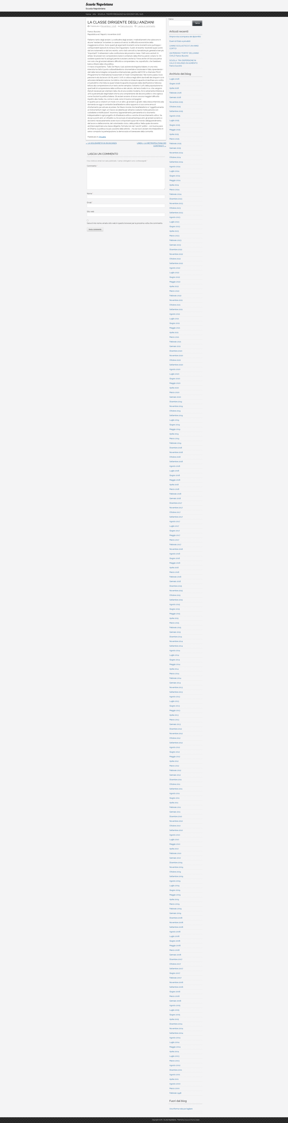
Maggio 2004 (175, 1047)
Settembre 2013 (176, 692)
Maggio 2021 (174, 328)
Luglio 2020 (174, 374)
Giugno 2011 (174, 798)
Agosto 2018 (174, 466)
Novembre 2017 (176, 508)
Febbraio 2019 (175, 443)
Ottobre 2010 (175, 826)
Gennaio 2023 (175, 245)
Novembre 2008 (176, 922)
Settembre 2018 (176, 461)
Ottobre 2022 (175, 259)
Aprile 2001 (174, 1079)
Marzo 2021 (174, 337)
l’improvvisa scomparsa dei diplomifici (185, 37)
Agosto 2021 (174, 314)
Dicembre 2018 (175, 448)
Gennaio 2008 (175, 955)
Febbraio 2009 (175, 909)
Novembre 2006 (176, 982)
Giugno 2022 (174, 277)
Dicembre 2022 (175, 249)
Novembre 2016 (176, 549)
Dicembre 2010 (175, 816)
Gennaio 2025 (175, 148)
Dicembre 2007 (175, 959)
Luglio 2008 (174, 936)
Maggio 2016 (174, 563)
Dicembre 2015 (175, 586)
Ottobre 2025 (175, 107)
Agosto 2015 (174, 604)
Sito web (90, 211)
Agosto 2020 (174, 369)
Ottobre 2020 (175, 360)
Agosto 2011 (174, 793)
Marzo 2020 (174, 392)
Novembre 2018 (176, 452)
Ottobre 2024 (175, 157)
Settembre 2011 (175, 789)
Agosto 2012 (174, 747)
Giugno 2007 (174, 973)
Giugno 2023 (174, 226)
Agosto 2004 (174, 1038)
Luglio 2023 (174, 222)
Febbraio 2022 (175, 296)
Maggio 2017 (174, 535)
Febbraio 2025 (175, 143)
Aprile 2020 (174, 388)
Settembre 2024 (176, 162)
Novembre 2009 (176, 867)
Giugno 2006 (174, 992)
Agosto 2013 (174, 697)
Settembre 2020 (176, 365)
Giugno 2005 (174, 1015)
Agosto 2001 (174, 1075)
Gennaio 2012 (175, 775)
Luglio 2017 (174, 526)
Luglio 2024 (174, 171)
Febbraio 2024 (175, 194)
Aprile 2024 (174, 185)
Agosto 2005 (174, 1005)
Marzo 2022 (174, 291)
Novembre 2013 (176, 687)
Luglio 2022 (174, 273)
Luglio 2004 (174, 1042)
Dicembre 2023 (175, 199)
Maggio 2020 (174, 383)
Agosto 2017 (174, 521)
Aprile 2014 (174, 669)
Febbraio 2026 (175, 93)
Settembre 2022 (176, 263)
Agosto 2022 (174, 268)
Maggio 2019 (174, 429)
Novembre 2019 (176, 406)
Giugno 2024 (174, 176)
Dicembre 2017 (175, 503)
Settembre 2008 (176, 927)
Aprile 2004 (174, 1051)
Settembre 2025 (176, 111)
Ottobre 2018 (175, 457)
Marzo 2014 (174, 674)
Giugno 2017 (174, 531)
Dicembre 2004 (175, 1024)
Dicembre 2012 (175, 729)
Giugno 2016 (174, 558)
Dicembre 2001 (175, 1070)
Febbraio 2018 (175, 494)
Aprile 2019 (174, 434)
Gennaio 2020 (175, 397)
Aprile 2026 (174, 88)
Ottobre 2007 (175, 964)
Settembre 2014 (176, 646)
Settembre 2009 (176, 876)
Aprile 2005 (174, 1019)
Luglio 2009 (174, 886)
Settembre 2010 (176, 830)
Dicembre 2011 (175, 780)
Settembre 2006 (176, 987)
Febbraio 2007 (175, 978)
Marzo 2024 (174, 190)
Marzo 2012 (174, 766)
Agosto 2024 (174, 166)
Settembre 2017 (176, 517)
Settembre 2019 (176, 415)
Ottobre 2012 (174, 738)
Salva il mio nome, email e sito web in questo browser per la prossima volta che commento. (125, 223)
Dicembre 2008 (175, 918)
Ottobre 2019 (175, 411)
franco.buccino (126, 26)
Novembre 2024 (176, 153)
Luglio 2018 (174, 471)
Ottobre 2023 (175, 208)
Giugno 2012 (174, 752)
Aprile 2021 (174, 332)
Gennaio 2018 (175, 498)
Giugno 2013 (174, 706)
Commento (92, 166)
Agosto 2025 (174, 116)
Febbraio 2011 (175, 807)
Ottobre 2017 (174, 512)
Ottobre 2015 (174, 595)
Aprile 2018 (174, 485)
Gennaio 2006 (175, 1001)
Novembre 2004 (176, 1028)
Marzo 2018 (174, 489)
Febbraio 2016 (175, 577)
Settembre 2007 (176, 969)
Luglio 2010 (174, 839)
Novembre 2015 (176, 591)
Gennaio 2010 (175, 858)
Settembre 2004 (176, 1033)
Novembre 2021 (176, 300)
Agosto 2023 (174, 217)
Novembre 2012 (176, 733)
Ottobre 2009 (175, 872)
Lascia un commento (146, 26)
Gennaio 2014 (175, 683)
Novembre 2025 (176, 102)
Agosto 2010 (174, 835)
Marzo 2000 (174, 1088)
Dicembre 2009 (175, 863)
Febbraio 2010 (175, 853)
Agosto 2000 (174, 1084)
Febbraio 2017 (175, 544)
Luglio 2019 (174, 420)
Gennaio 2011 (174, 812)
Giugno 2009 (174, 890)
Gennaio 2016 (175, 581)
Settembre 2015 (176, 600)
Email (89, 202)
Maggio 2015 (174, 614)
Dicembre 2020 (175, 351)
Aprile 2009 (174, 899)
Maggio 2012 (174, 756)
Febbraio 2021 (175, 342)
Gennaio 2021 (175, 346)
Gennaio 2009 (175, 913)
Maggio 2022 (174, 282)
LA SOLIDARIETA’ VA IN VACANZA (101, 143)
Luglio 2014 (174, 655)
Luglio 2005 (174, 1010)
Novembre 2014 (176, 641)
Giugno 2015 (174, 609)
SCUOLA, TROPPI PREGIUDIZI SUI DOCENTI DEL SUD (120, 14)
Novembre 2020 (176, 355)
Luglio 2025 (174, 120)
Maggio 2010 (174, 844)
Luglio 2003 (174, 1056)
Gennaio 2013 (175, 724)
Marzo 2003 (174, 1061)
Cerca (171, 19)
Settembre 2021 (176, 309)
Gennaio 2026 (175, 97)
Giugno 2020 (174, 379)
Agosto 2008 (174, 932)
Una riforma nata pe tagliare (180, 1109)
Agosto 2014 (174, 650)
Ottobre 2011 (174, 784)
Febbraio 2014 (175, 678)
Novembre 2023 (176, 203)
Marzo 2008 (174, 950)
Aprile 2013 (174, 715)
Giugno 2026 (174, 84)
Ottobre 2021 (174, 305)
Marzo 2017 (174, 540)
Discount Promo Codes (191, 1120)
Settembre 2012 (176, 743)
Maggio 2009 (175, 895)
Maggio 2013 (174, 710)
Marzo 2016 (174, 572)
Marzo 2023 (174, 236)
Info (94, 14)
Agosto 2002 (174, 1065)
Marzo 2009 (174, 904)
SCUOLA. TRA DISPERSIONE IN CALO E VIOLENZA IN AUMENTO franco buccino (183, 63)
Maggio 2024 (174, 180)
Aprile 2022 (174, 286)
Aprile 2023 (174, 231)
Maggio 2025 (174, 130)
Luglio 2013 (174, 701)
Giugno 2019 (174, 425)
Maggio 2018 (174, 480)
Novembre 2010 (176, 821)
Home (88, 14)
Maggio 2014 (174, 664)
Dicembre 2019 (175, 402)
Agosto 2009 (174, 881)
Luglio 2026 (174, 79)
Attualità (102, 137)
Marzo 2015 (174, 623)
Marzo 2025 (174, 139)
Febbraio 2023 (175, 240)
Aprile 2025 (174, 134)
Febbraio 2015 (175, 627)
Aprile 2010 (174, 849)
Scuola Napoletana (99, 4)
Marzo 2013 (174, 720)
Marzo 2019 (174, 438)
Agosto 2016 (174, 554)
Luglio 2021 (174, 319)
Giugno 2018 (174, 475)
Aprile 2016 (174, 568)
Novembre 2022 (176, 254)
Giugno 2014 (174, 660)
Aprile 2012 (174, 761)
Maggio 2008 (175, 945)
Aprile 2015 (174, 618)
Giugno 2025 (174, 125)
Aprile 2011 (173, 803)
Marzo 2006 (174, 996)
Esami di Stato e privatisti (179, 41)
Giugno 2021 (174, 323)
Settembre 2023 (176, 213)
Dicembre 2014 (175, 637)
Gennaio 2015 (175, 632)
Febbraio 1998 (175, 1093)
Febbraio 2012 (175, 770)
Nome (90, 193)
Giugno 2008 (174, 941)
